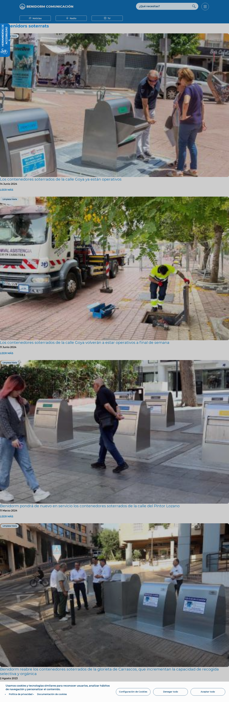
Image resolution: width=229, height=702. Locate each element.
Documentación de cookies (52, 694)
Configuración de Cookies (133, 691)
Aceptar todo (208, 691)
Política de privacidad (20, 694)
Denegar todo (170, 691)
